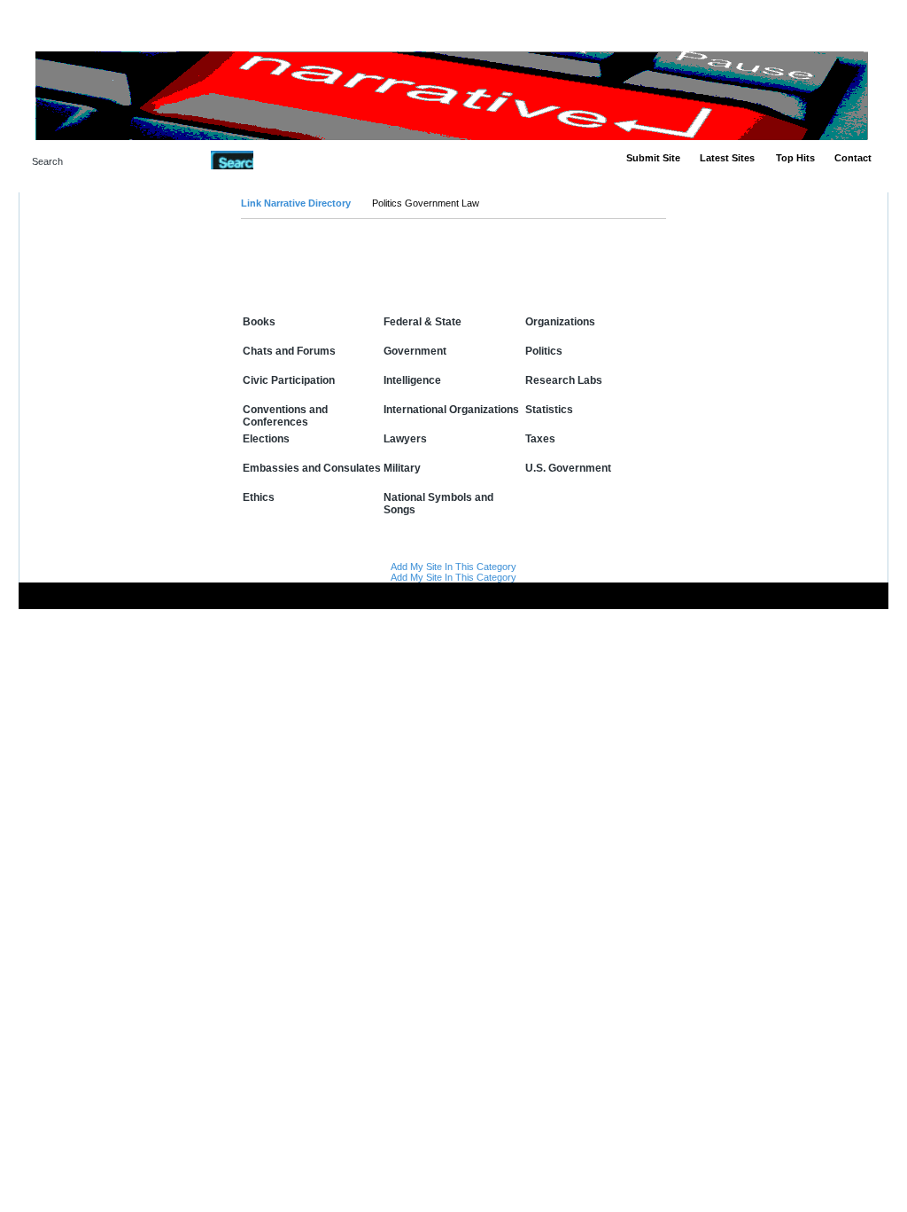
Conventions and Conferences (285, 415)
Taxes (540, 439)
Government (415, 351)
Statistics (549, 409)
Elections (266, 439)
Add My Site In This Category (453, 566)
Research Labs (563, 380)
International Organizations (451, 409)
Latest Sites (727, 157)
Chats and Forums (289, 351)
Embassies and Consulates (312, 468)
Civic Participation (289, 380)
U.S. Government (568, 468)
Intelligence (412, 380)
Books (259, 322)
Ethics (259, 497)
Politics (543, 351)
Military (402, 468)
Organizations (560, 322)
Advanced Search (299, 159)
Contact (853, 157)
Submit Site (653, 157)
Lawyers (405, 439)
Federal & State (422, 322)
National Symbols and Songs (438, 503)
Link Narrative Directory (296, 203)
